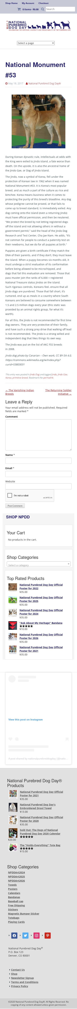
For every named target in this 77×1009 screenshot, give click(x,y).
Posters (12, 889)
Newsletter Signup (22, 978)
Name (9, 455)
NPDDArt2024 (16, 872)
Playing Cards (16, 922)
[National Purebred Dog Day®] (38, 25)
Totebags (13, 917)
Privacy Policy (19, 986)
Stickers (13, 909)
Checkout (43, 3)
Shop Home (11, 3)
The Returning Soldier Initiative (58, 392)
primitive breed (20, 377)
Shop (14, 974)
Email (8, 468)
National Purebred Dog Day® (44, 83)
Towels (12, 884)
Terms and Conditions (24, 982)
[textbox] (38, 565)
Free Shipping (16, 905)
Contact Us (18, 969)
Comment (11, 416)
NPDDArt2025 (16, 876)
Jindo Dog (34, 374)
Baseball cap (15, 901)
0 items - (30, 9)
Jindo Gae (62, 374)
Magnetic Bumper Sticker (23, 913)
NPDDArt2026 (16, 880)
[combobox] (39, 563)
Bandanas (14, 897)
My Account (28, 3)
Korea (8, 377)
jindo (54, 374)
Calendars (14, 893)
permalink (48, 377)
